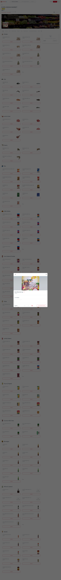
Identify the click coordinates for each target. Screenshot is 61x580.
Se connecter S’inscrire (41, 305)
